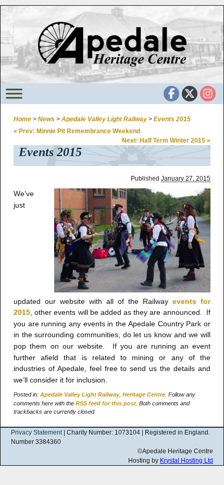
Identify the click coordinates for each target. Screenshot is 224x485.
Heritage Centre (143, 394)
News (46, 119)
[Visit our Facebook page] (171, 93)
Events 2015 (172, 119)
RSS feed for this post (106, 403)
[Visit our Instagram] (208, 93)
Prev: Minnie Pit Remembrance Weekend (77, 131)
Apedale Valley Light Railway (104, 119)
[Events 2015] (124, 290)
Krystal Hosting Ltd (186, 460)
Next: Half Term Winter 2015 (166, 140)
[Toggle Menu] (14, 93)
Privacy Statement (36, 432)
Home (22, 119)
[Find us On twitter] (189, 93)
